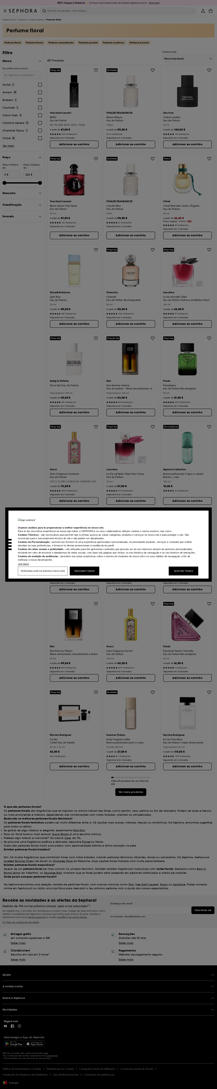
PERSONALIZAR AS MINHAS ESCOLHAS (43, 571)
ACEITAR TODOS (183, 571)
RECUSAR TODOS (85, 571)
